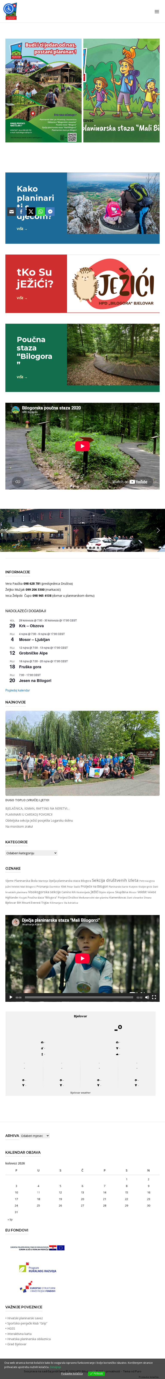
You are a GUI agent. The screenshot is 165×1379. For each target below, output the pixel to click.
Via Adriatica (71, 902)
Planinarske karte (118, 886)
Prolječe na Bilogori (94, 886)
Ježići (94, 891)
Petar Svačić (73, 886)
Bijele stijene (106, 892)
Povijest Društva (68, 897)
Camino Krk (68, 892)
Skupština (121, 892)
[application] (82, 958)
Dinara (147, 897)
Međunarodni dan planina (93, 897)
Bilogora (86, 880)
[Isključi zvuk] (147, 997)
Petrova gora (147, 880)
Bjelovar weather (80, 1092)
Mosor (133, 892)
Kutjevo (133, 886)
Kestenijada (83, 892)
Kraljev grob (145, 886)
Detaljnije (55, 1367)
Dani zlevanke (135, 897)
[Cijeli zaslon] (154, 997)
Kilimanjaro (56, 902)
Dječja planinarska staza (64, 881)
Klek (63, 886)
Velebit (142, 892)
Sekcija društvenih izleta (115, 880)
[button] (158, 530)
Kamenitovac (117, 897)
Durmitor (54, 886)
